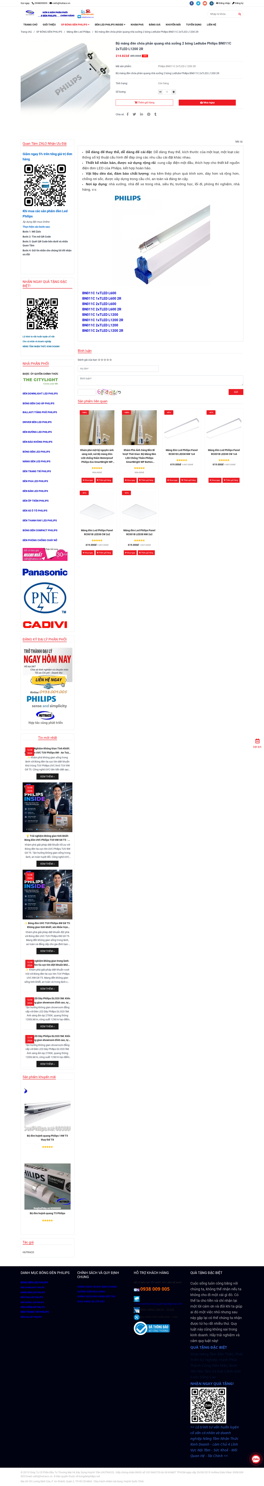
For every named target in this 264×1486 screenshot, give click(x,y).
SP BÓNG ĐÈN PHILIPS (74, 24)
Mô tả (238, 141)
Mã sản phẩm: (124, 66)
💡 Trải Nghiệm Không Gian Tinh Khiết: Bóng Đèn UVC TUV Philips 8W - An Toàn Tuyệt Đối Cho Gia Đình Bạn (47, 751)
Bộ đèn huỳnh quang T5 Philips (47, 1213)
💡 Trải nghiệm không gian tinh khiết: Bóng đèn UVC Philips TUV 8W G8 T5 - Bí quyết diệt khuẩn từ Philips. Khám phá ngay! (47, 838)
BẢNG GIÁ (154, 24)
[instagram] (212, 3)
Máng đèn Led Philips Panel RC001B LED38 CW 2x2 (97, 532)
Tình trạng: (122, 83)
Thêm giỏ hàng (145, 102)
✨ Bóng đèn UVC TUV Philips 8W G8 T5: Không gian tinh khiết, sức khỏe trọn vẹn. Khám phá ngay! (47, 925)
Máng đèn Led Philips (78, 31)
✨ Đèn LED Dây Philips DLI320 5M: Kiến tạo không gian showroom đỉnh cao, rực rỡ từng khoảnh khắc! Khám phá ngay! (47, 1000)
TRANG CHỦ (30, 24)
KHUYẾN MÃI (173, 24)
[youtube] (206, 3)
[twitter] (199, 3)
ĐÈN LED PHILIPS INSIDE (109, 24)
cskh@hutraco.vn (61, 3)
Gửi (236, 391)
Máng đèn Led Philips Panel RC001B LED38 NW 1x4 (182, 452)
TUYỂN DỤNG (194, 24)
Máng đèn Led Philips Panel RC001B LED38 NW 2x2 (139, 532)
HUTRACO (28, 1252)
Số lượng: (121, 91)
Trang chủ (26, 31)
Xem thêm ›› (47, 776)
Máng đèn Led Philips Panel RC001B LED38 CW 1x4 (224, 452)
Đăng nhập (224, 3)
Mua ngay (209, 102)
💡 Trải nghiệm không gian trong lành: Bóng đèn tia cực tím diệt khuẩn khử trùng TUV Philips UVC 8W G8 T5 (47, 963)
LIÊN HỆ (211, 24)
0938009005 (41, 3)
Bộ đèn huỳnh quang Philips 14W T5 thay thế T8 (47, 1137)
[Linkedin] (141, 114)
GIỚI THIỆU (49, 24)
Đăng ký (239, 3)
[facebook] (192, 3)
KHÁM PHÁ (137, 24)
